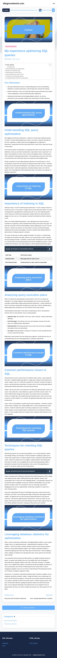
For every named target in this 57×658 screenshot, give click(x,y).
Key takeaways (11, 66)
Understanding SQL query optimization (14, 68)
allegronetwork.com (13, 3)
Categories (5, 643)
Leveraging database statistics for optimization (16, 78)
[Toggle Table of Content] (49, 65)
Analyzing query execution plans (13, 72)
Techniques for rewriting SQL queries (14, 76)
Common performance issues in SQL (14, 74)
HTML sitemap (33, 643)
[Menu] (54, 3)
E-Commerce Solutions (10, 624)
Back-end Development (11, 46)
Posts (3, 645)
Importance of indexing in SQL (12, 70)
